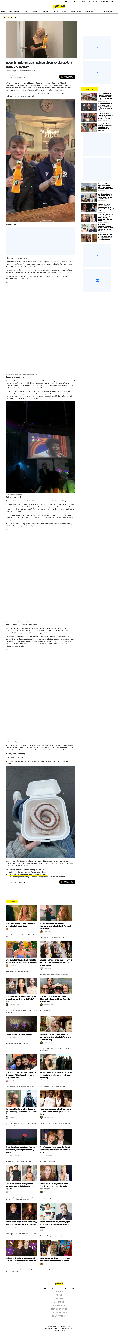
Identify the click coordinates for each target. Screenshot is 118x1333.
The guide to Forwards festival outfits (19, 1034)
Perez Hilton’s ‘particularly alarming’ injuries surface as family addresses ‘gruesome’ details (55, 1224)
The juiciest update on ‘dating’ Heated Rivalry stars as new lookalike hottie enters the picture (21, 1186)
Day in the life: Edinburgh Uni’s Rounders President (28, 874)
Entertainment (14, 11)
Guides (64, 11)
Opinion (55, 11)
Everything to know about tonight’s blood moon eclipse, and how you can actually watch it (20, 1149)
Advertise (104, 1)
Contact (95, 1)
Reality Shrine (76, 11)
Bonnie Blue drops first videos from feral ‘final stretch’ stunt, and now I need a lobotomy (105, 196)
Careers (59, 1298)
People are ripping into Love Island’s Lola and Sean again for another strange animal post (105, 237)
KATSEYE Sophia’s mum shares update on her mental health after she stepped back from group (55, 1075)
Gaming (35, 11)
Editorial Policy (59, 1305)
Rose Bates (14, 77)
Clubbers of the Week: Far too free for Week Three (27, 872)
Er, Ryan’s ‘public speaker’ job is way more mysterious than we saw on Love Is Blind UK (105, 116)
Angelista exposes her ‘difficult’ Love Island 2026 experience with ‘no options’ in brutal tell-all (55, 1111)
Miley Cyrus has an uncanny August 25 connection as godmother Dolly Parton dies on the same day (55, 1037)
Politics (45, 11)
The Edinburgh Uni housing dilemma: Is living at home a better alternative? (37, 877)
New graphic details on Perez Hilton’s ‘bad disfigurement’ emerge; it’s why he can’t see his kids (105, 107)
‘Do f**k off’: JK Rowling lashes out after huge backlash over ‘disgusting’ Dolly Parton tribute (54, 1186)
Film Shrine (89, 11)
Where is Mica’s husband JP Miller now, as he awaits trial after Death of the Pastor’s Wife (20, 998)
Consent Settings (59, 1312)
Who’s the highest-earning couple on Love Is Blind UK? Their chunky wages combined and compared (56, 962)
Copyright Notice (59, 1309)
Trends (26, 11)
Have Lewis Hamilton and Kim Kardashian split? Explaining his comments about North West (21, 1111)
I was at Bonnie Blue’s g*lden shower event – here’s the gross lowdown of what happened (105, 127)
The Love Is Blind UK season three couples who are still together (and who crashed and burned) (105, 97)
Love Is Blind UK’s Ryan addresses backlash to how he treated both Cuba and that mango (55, 926)
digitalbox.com (60, 1330)
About (59, 1295)
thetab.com (55, 1326)
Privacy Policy (59, 1316)
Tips (112, 1)
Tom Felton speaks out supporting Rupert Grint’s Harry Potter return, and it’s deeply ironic (55, 1149)
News (3, 11)
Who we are (86, 1)
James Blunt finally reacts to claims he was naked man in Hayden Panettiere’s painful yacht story (106, 207)
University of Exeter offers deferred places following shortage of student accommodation (105, 186)
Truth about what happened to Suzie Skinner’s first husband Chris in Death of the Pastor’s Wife (55, 998)
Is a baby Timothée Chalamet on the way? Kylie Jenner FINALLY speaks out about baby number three (21, 1075)
